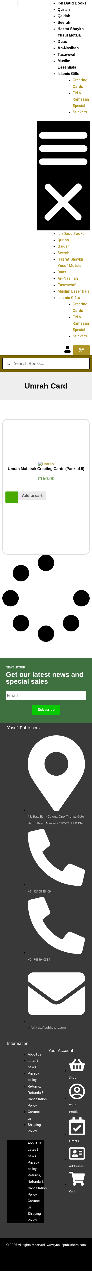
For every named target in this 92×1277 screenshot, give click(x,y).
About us (35, 1054)
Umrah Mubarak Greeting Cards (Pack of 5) (46, 469)
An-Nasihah (68, 48)
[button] (63, 175)
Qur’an (64, 10)
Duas (62, 42)
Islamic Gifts (68, 74)
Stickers (80, 112)
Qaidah (64, 16)
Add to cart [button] (32, 495)
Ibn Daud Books (72, 3)
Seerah (64, 22)
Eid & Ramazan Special (81, 99)
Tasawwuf (66, 55)
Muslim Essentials (73, 291)
